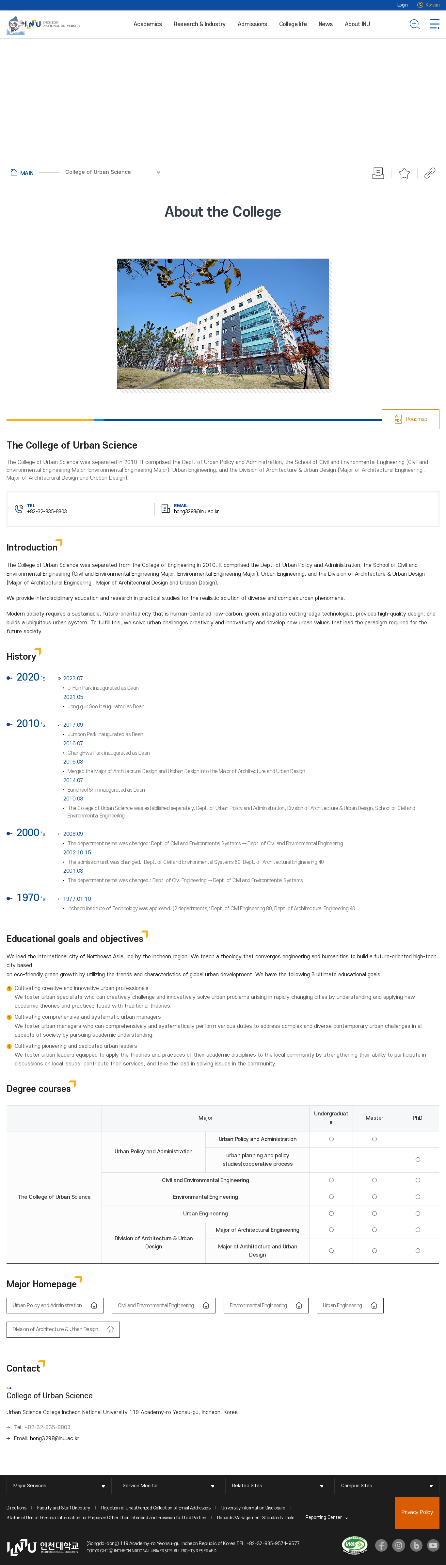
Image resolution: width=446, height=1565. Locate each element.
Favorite (404, 173)
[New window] (381, 1545)
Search (415, 24)
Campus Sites (356, 1486)
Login (402, 5)
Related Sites (247, 1486)
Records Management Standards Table (256, 1517)
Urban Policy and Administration (48, 1306)
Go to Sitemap (434, 24)
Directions (16, 1508)
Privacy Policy (417, 1512)
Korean (432, 5)
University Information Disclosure (253, 1508)
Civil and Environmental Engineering (156, 1306)
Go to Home (35, 172)
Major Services (29, 1486)
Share (427, 173)
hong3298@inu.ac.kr (196, 512)
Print (378, 173)
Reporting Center (324, 1517)
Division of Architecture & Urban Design (56, 1329)
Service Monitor (140, 1486)
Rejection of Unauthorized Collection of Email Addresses (156, 1508)
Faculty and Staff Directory (63, 1508)
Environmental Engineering (259, 1306)
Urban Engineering (343, 1306)
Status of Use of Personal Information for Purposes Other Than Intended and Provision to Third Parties (106, 1517)
